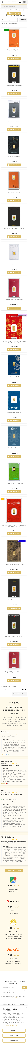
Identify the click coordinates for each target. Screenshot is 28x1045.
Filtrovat (23, 20)
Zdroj (3, 754)
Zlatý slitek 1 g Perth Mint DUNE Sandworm (14, 564)
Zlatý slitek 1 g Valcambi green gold (14, 483)
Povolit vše (14, 1031)
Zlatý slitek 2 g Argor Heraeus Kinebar (14, 636)
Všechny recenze (14, 13)
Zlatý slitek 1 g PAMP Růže (14, 412)
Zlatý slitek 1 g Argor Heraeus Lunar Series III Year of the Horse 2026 (14, 342)
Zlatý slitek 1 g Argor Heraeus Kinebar (14, 228)
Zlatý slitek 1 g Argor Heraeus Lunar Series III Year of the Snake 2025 (14, 526)
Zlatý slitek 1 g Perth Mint (14, 156)
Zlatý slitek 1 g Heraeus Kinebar (14, 264)
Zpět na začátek (19, 694)
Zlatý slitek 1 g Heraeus (14, 121)
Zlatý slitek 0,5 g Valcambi (14, 50)
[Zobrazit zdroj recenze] (7, 754)
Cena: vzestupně (9, 20)
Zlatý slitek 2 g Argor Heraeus (14, 599)
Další (24, 690)
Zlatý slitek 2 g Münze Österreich (14, 672)
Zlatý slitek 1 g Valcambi (14, 192)
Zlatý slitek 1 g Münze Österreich (14, 299)
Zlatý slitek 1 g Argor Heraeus (14, 85)
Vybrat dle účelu (14, 1036)
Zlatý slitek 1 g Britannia (14, 448)
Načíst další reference (14, 870)
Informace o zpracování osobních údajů (13, 1024)
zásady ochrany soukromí (7, 997)
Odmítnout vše (14, 1041)
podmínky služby (17, 997)
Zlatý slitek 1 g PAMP (14, 377)
